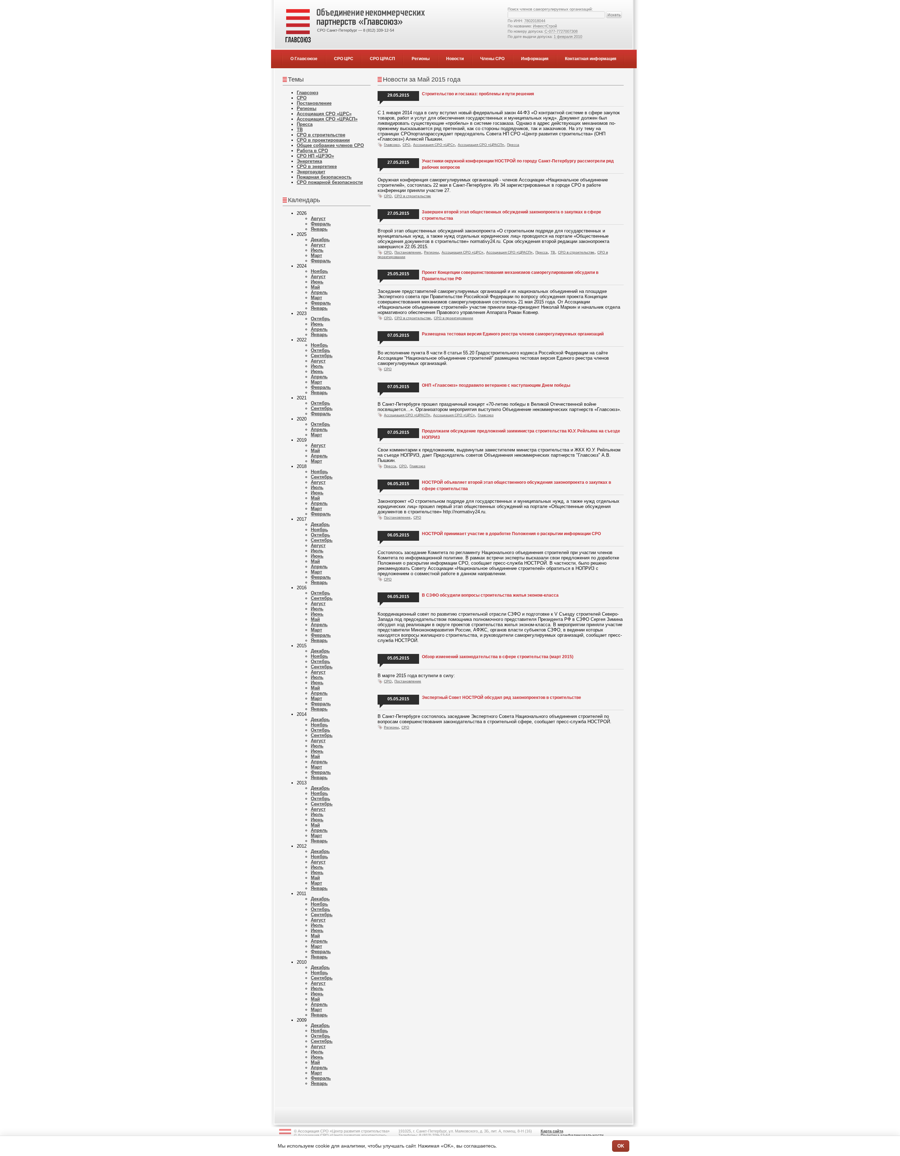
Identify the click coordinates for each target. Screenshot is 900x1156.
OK (620, 1146)
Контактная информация (590, 58)
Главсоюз (307, 92)
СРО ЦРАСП (382, 58)
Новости (455, 58)
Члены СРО (492, 58)
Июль (317, 250)
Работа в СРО (312, 150)
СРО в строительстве (321, 134)
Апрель (319, 292)
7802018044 (534, 21)
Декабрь (320, 239)
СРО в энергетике (317, 166)
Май (315, 287)
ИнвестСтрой (545, 26)
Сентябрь (322, 355)
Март (316, 255)
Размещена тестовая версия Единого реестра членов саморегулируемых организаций (513, 334)
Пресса (305, 124)
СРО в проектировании (323, 140)
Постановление (314, 103)
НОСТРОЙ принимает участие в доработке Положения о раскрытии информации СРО (511, 533)
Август (318, 218)
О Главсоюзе (303, 58)
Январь (319, 229)
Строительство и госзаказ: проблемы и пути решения (478, 93)
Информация (534, 58)
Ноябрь (319, 271)
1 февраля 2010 (568, 36)
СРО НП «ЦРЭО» (315, 156)
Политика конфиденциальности (572, 1135)
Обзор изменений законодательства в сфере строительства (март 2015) (497, 656)
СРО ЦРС (343, 58)
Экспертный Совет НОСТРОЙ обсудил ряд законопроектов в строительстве (501, 697)
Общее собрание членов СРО (330, 145)
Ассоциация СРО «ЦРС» (324, 113)
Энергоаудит (311, 171)
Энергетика (309, 161)
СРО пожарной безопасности (330, 182)
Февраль (321, 223)
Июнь (317, 281)
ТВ (300, 129)
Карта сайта (552, 1131)
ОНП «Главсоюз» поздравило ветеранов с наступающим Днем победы (496, 385)
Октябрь (320, 318)
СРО (302, 98)
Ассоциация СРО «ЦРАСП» (327, 119)
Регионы (421, 58)
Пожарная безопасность (324, 177)
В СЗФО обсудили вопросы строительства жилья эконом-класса (490, 595)
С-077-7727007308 (561, 31)
